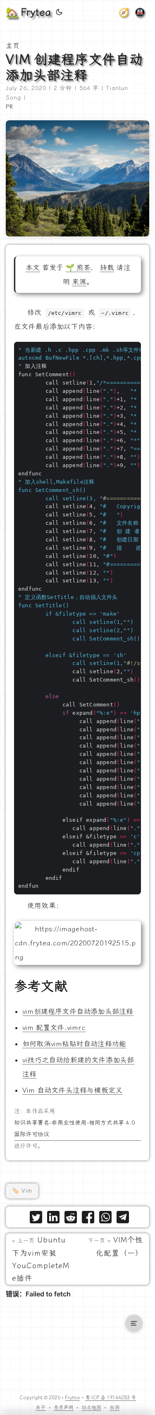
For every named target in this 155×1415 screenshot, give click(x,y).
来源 (79, 282)
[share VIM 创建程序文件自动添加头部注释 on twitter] (36, 1219)
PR (9, 106)
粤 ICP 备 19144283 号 (110, 1397)
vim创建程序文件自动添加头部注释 (78, 1011)
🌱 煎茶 (78, 267)
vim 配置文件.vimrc (54, 1027)
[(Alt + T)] (59, 12)
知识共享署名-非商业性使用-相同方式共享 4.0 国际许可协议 (74, 1128)
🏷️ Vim (22, 1190)
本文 (33, 267)
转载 (107, 267)
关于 (40, 1407)
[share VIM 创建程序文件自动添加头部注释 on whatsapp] (105, 1219)
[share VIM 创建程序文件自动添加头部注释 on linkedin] (53, 1219)
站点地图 (91, 1407)
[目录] (134, 1323)
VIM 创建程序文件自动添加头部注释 (74, 67)
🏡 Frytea (28, 12)
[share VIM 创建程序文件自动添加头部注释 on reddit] (70, 1219)
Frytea (72, 1397)
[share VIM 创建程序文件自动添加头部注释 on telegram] (123, 1219)
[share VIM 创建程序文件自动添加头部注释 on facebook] (88, 1219)
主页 (13, 46)
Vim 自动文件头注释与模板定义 (72, 1090)
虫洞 (114, 1407)
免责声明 (64, 1407)
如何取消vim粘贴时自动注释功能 (74, 1044)
